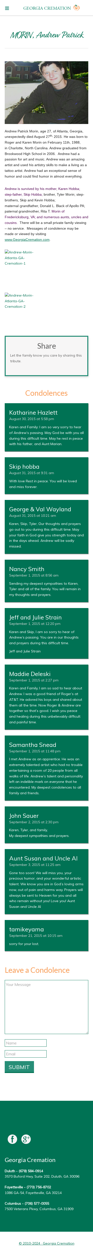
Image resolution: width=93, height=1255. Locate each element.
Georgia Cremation (47, 8)
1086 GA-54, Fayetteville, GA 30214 (33, 1193)
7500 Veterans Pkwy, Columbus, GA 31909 (39, 1209)
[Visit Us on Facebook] (12, 1140)
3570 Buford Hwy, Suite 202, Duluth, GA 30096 (42, 1176)
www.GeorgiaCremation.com (27, 240)
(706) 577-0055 (37, 1203)
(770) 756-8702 (39, 1187)
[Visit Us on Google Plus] (26, 1140)
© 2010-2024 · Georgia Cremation (46, 1243)
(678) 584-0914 (31, 1171)
